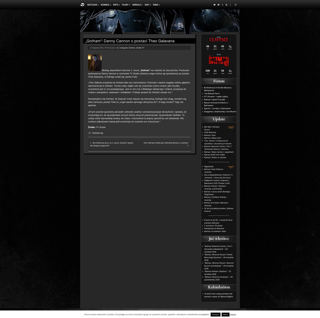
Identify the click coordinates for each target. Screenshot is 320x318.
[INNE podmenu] (159, 4)
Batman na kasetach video (215, 231)
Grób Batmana (210, 132)
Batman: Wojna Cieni (212, 138)
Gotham (132, 48)
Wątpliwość (209, 166)
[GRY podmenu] (150, 4)
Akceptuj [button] (215, 314)
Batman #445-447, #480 (214, 155)
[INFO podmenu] (119, 4)
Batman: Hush (210, 135)
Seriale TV (140, 48)
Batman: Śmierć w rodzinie (215, 157)
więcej (233, 314)
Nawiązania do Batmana (214, 228)
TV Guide (101, 127)
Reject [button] (225, 314)
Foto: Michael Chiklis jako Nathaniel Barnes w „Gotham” (166, 143)
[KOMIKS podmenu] (110, 4)
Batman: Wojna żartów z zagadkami (219, 152)
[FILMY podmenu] (129, 4)
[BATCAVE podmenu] (98, 4)
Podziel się (97, 133)
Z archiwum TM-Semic (213, 226)
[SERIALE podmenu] (142, 4)
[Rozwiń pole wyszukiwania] (235, 4)
